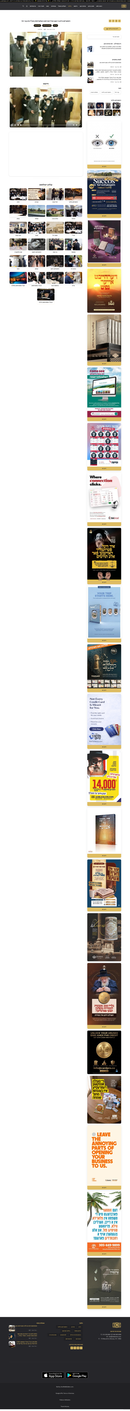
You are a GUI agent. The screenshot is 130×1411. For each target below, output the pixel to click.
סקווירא (36, 202)
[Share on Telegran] (75, 1348)
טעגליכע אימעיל (62, 6)
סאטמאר (73, 252)
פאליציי (36, 218)
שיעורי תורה (41, 6)
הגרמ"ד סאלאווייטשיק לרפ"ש (46, 302)
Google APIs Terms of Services (65, 1393)
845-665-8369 (117, 1334)
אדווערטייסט (33, 6)
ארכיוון (73, 1327)
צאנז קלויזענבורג (18, 252)
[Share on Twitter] (81, 1348)
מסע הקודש (18, 235)
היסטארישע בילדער (47, 25)
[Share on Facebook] (78, 1348)
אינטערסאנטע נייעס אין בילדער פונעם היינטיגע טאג (110, 62)
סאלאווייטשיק (37, 25)
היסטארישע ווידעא (55, 269)
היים (80, 1327)
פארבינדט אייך (52, 1335)
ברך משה (55, 252)
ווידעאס (76, 6)
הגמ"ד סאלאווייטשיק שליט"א (18, 285)
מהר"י (73, 235)
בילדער (69, 6)
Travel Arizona (65, 1406)
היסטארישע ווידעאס (36, 252)
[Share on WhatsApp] (71, 1348)
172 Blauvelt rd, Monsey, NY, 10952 (110, 1339)
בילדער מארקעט (66, 1331)
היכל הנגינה (55, 202)
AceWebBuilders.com (67, 1387)
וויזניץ (18, 202)
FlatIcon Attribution (65, 1400)
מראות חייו (73, 269)
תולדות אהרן (55, 218)
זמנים (47, 6)
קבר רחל (55, 25)
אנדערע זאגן (83, 6)
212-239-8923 (107, 1334)
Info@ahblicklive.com (115, 1336)
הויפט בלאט (99, 6)
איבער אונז (78, 1339)
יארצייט (73, 218)
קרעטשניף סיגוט (55, 285)
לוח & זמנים (63, 1335)
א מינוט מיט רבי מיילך (75, 1335)
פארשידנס (53, 6)
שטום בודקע (91, 6)
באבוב (36, 235)
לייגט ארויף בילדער (113, 29)
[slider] (44, 125)
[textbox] (104, 37)
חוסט (18, 269)
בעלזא (18, 218)
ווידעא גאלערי (77, 1331)
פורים (73, 285)
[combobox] (104, 37)
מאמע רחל (55, 235)
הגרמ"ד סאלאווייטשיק (37, 285)
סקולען (36, 269)
